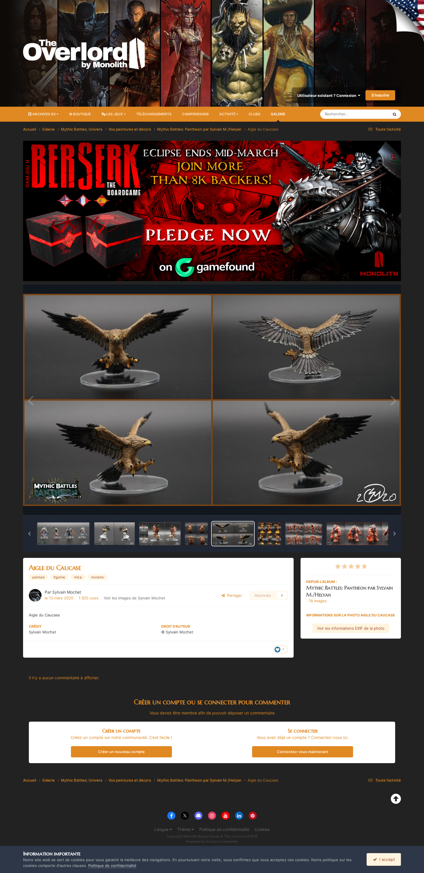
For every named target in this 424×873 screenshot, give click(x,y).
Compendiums (195, 114)
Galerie (278, 114)
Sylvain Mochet (66, 592)
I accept (386, 859)
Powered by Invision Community (212, 841)
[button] (29, 533)
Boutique (81, 114)
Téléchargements (154, 114)
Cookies (262, 829)
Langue (162, 829)
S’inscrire (380, 95)
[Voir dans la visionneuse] (212, 400)
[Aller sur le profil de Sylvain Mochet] (35, 595)
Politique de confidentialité (224, 829)
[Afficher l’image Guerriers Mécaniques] (63, 533)
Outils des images (372, 505)
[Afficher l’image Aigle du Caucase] (232, 533)
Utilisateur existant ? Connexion (327, 95)
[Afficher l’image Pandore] (114, 533)
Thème (184, 829)
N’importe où (370, 114)
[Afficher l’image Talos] (303, 533)
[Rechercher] (394, 114)
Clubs (254, 114)
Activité (227, 114)
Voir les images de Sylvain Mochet (134, 598)
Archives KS (44, 114)
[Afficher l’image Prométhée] (363, 533)
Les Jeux (115, 114)
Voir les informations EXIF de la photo (350, 628)
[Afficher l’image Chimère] (160, 533)
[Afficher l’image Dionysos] (196, 533)
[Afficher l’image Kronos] (269, 533)
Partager (233, 595)
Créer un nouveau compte (121, 751)
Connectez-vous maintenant (302, 751)
